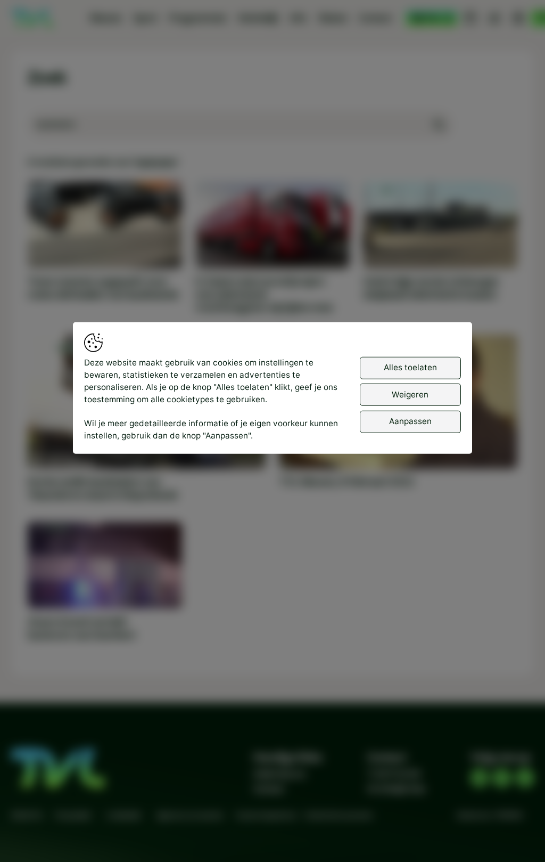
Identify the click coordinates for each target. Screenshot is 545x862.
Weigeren (410, 394)
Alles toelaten (410, 367)
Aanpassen (410, 421)
